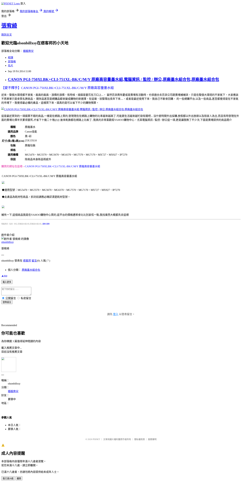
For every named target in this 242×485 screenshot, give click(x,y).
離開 (19, 478)
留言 (34, 260)
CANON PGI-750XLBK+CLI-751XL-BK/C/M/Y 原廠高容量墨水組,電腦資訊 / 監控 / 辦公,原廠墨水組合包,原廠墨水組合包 (113, 79)
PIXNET (96, 439)
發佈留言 (7, 302)
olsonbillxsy (7, 242)
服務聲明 (152, 439)
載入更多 (7, 282)
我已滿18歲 (8, 478)
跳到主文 (6, 34)
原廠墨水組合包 (31, 269)
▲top (4, 275)
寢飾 (44, 224)
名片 (10, 65)
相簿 (10, 57)
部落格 (12, 61)
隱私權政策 (139, 439)
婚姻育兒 (28, 51)
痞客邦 (27, 260)
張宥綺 (9, 26)
